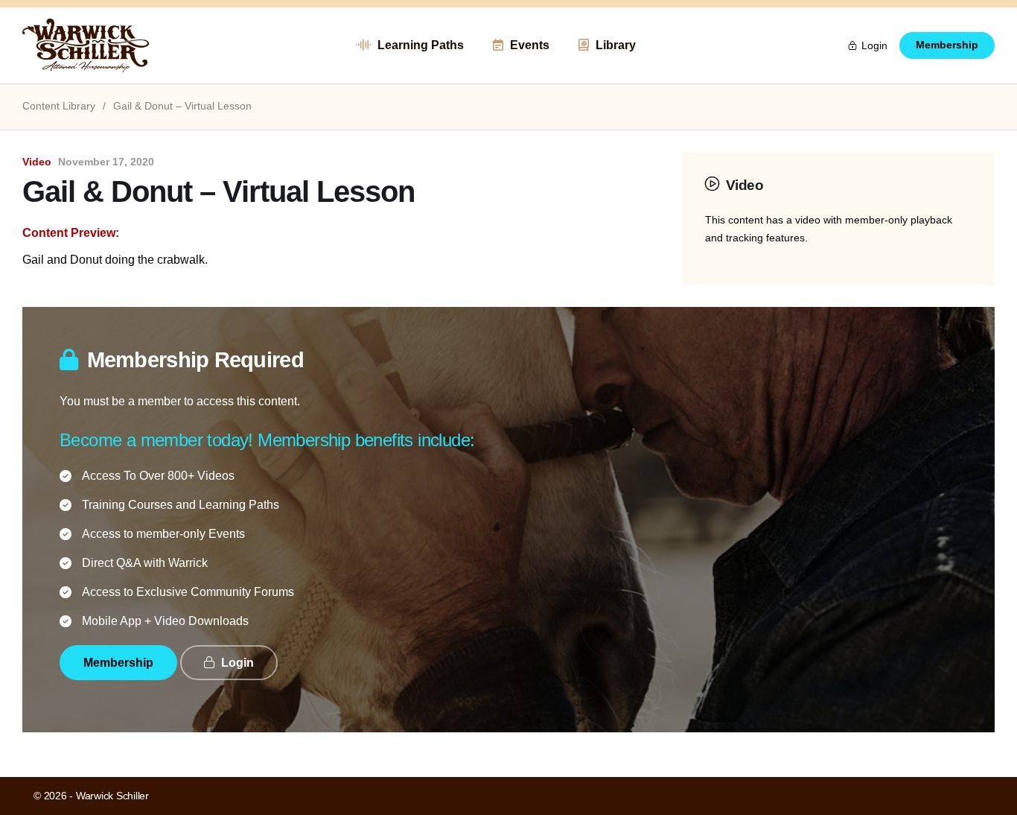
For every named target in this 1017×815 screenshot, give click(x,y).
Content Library (58, 106)
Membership (947, 45)
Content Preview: (70, 232)
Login (874, 45)
